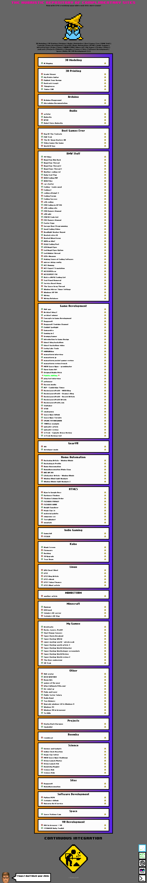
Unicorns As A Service (53, 803)
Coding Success (50, 199)
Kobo (53, 47)
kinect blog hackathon (53, 342)
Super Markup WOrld (53, 639)
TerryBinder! (50, 520)
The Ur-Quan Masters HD (55, 140)
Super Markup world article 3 (57, 645)
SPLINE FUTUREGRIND (53, 421)
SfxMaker (48, 406)
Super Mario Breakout (53, 636)
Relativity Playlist (52, 767)
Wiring (47, 295)
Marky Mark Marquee (53, 724)
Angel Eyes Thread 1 (53, 169)
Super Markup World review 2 (57, 657)
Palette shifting (50, 375)
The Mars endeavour (53, 660)
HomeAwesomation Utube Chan (57, 469)
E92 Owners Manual (52, 220)
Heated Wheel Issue (52, 238)
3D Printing (53, 43)
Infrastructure (43, 47)
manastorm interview (53, 354)
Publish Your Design (53, 80)
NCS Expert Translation (54, 268)
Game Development (55, 45)
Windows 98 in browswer (55, 710)
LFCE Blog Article (51, 576)
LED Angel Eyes (50, 247)
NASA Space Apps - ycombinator (58, 366)
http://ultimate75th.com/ (55, 686)
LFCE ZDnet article (52, 585)
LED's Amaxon (50, 256)
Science (77, 49)
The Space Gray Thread (54, 286)
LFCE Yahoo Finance (53, 582)
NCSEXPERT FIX (51, 274)
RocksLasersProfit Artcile (55, 400)
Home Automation (80, 45)
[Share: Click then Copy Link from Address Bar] (105, 63)
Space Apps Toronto (53, 418)
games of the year (52, 683)
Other (106, 47)
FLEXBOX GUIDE (50, 504)
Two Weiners (49, 701)
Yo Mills (47, 713)
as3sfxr (47, 114)
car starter (49, 184)
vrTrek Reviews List (53, 436)
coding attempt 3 (51, 193)
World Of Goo (49, 146)
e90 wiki (47, 214)
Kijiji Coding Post (51, 244)
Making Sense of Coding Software (58, 259)
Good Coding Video (52, 229)
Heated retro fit (51, 235)
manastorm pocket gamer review (59, 360)
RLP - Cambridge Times (54, 388)
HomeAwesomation (52, 787)
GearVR (68, 45)
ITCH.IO (47, 536)
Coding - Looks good (53, 187)
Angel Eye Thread (52, 163)
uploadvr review (51, 430)
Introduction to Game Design (56, 339)
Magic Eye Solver (51, 755)
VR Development (79, 51)
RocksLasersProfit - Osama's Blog (59, 394)
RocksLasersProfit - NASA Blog (57, 391)
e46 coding (48, 202)
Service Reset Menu (52, 283)
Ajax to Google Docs (52, 492)
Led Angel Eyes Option (53, 250)
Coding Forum (50, 196)
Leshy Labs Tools (51, 348)
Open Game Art (50, 369)
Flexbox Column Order (54, 498)
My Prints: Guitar (51, 77)
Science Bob (49, 770)
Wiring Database (51, 298)
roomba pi (48, 738)
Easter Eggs (49, 223)
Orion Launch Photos (53, 761)
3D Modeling (41, 43)
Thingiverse (49, 86)
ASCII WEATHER (50, 677)
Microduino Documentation (56, 103)
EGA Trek (48, 137)
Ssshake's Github (51, 800)
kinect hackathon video (54, 345)
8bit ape (47, 309)
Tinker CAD (49, 89)
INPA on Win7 (49, 241)
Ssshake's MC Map (52, 616)
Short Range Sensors (53, 633)
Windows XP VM (51, 292)
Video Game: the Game (54, 143)
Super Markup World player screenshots (62, 651)
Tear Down (48, 559)
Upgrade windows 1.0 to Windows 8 (59, 704)
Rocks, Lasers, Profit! (53, 630)
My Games (90, 47)
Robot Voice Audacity (53, 123)
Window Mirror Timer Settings (57, 289)
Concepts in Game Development (58, 318)
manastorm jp (50, 357)
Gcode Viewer (50, 74)
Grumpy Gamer (50, 336)
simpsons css (50, 516)
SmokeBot (48, 727)
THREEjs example (51, 424)
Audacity (48, 117)
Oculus (99, 47)
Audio (70, 43)
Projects (51, 49)
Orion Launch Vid (51, 764)
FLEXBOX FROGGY (51, 501)
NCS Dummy (49, 265)
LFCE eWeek (49, 579)
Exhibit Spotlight (51, 327)
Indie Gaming (103, 45)
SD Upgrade (49, 556)
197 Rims (48, 157)
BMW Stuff (106, 43)
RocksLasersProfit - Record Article (59, 397)
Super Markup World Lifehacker (58, 648)
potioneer (48, 382)
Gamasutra (49, 330)
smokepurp (49, 412)
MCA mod (48, 610)
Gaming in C (49, 333)
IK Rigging (48, 63)
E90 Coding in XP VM (53, 205)
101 (45, 447)
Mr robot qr (49, 689)
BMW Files (48, 181)
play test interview (52, 378)
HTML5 (92, 45)
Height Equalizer (51, 507)
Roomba (69, 49)
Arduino (63, 43)
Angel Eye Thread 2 (52, 166)
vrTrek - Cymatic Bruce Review (58, 433)
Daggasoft (48, 321)
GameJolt (48, 533)
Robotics (60, 49)
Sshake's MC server (52, 613)
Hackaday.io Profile (52, 463)
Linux (60, 47)
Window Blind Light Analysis (56, 479)
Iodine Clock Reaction (53, 752)
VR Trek (47, 663)
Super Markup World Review (56, 654)
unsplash (48, 523)
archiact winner (51, 315)
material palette (51, 513)
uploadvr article (51, 427)
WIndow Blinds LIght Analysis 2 (57, 482)
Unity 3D (67, 51)
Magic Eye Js (49, 510)
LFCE (46, 573)
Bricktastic (49, 627)
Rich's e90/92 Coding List (55, 277)
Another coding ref (52, 172)
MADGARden (49, 351)
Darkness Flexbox (52, 495)
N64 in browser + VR (53, 825)
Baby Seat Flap (50, 175)
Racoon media (50, 385)
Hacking (47, 553)
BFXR (46, 120)
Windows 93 (49, 707)
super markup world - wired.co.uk (59, 642)
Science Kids (49, 773)
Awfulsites (79, 43)
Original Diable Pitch (53, 372)
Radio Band (49, 698)
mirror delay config (52, 262)
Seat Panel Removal (52, 280)
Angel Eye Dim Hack (52, 160)
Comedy (41, 45)
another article (50, 596)
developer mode (51, 450)
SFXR (46, 409)
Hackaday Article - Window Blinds (58, 460)
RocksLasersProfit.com (54, 403)
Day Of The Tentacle (53, 134)
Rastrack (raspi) (51, 83)
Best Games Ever (92, 43)
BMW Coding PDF (51, 178)
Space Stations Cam (52, 814)
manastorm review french (55, 363)
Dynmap (47, 607)
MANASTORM (69, 47)
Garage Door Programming (56, 226)
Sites (84, 49)
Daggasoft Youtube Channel (56, 324)
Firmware (48, 550)
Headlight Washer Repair (55, 232)
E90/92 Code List (51, 217)
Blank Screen (49, 547)
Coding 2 (47, 190)
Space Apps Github (52, 415)
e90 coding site (50, 208)
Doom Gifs (48, 680)
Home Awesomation (52, 466)
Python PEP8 (49, 797)
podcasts (42, 49)
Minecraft (80, 47)
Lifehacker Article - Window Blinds (59, 476)
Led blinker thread (52, 253)
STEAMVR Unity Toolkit (54, 828)
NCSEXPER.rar (50, 271)
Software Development (98, 49)
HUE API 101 (48, 473)
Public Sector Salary (53, 695)
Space (59, 51)
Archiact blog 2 (50, 312)
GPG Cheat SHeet (51, 570)
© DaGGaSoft (73, 877)
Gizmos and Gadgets (53, 749)
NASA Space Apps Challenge (56, 758)
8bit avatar (49, 674)
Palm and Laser (50, 692)
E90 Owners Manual (52, 211)
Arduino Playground (52, 100)
